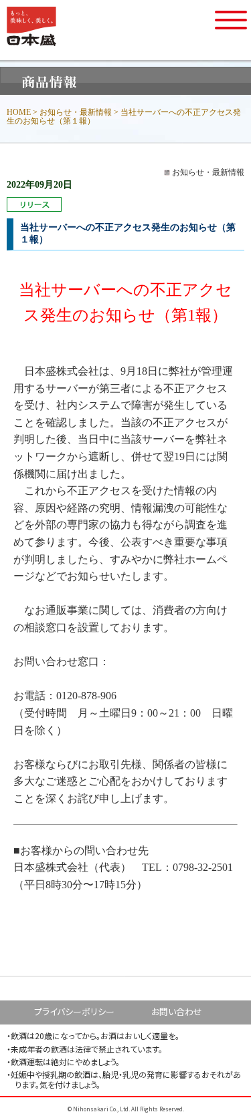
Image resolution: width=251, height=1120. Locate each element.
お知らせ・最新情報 (75, 112)
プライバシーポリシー (74, 1011)
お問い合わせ (176, 1011)
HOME (19, 112)
